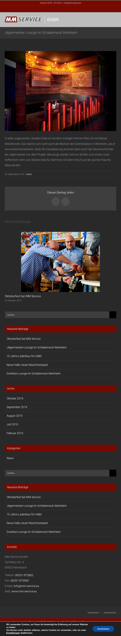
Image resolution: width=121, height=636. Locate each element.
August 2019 (14, 415)
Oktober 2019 (15, 398)
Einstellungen (13, 633)
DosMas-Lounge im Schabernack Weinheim (34, 373)
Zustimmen (103, 629)
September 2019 (17, 407)
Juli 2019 (12, 424)
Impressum (93, 612)
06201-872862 (24, 575)
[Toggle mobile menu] (115, 19)
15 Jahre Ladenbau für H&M (24, 356)
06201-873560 (20, 580)
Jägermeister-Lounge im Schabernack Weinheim (37, 347)
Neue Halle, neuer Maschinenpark (27, 364)
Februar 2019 (15, 433)
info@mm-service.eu (72, 3)
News (29, 174)
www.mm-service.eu (24, 591)
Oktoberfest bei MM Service (23, 296)
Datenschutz (110, 612)
